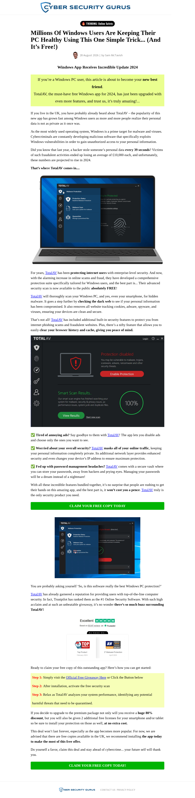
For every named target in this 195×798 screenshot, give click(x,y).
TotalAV (51, 273)
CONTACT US (107, 790)
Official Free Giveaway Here (86, 677)
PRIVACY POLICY (126, 790)
